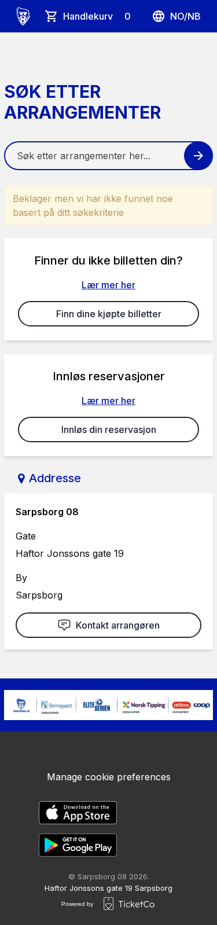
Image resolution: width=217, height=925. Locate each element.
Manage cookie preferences (109, 777)
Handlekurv (97, 16)
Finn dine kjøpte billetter (108, 314)
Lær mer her (108, 285)
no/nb (185, 16)
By (21, 577)
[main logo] (23, 16)
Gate (26, 536)
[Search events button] (198, 155)
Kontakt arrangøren (118, 625)
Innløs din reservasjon (108, 429)
